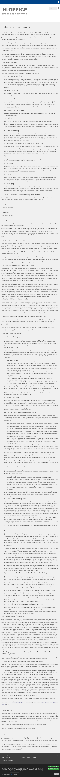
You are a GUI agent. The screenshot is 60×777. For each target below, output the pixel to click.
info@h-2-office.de (28, 759)
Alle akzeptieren (53, 766)
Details (56, 774)
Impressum (45, 756)
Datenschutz (51, 756)
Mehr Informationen (14, 772)
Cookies (57, 756)
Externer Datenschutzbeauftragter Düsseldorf (18, 702)
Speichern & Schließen (53, 768)
